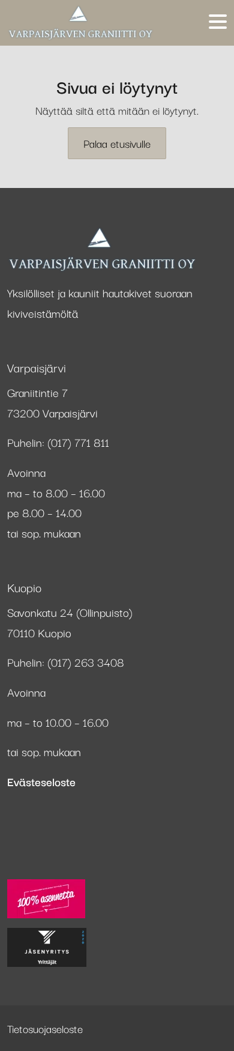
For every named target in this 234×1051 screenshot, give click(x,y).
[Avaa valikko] (218, 22)
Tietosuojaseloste (45, 1028)
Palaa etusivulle (117, 143)
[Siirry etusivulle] (80, 22)
